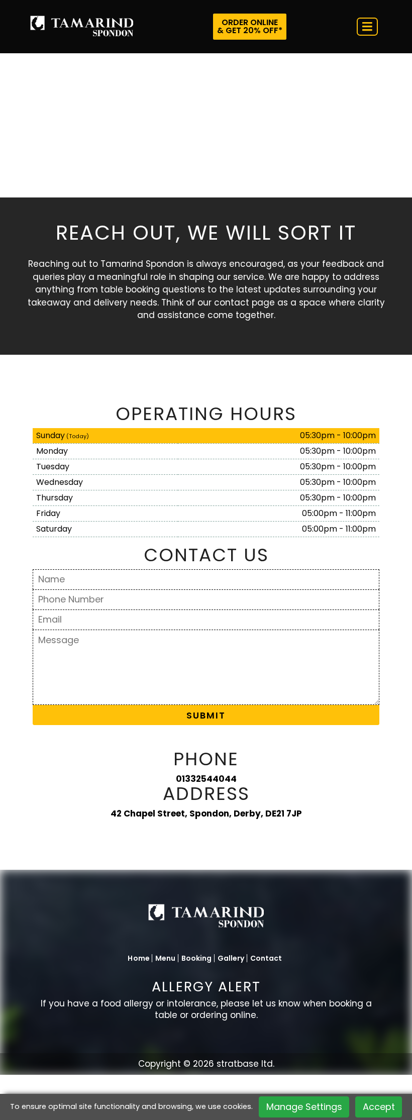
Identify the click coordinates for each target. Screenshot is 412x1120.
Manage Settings (304, 1106)
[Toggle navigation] (367, 27)
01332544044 (206, 779)
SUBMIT (206, 715)
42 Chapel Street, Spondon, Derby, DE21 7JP (206, 813)
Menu (165, 958)
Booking (196, 958)
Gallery (231, 958)
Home (139, 958)
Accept (379, 1106)
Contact (266, 958)
